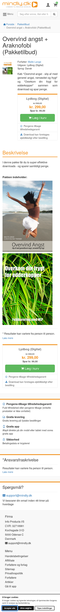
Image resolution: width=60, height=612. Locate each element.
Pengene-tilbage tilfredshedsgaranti (30, 127)
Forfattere (10, 577)
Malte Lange (34, 61)
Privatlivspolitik (14, 573)
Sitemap (10, 569)
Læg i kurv (39, 117)
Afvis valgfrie (26, 608)
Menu (10, 14)
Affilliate (9, 560)
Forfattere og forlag (16, 565)
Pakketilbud (23, 24)
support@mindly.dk (19, 495)
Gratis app (12, 426)
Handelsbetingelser (16, 556)
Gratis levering (15, 417)
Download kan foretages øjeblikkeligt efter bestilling (34, 136)
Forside (10, 24)
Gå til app (10, 586)
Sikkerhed (12, 439)
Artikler (9, 582)
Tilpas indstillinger (44, 608)
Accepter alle (9, 608)
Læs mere (7, 338)
